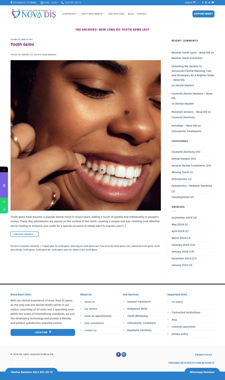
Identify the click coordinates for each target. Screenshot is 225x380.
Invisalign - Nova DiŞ (184, 125)
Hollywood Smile (137, 308)
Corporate (69, 13)
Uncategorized (181, 197)
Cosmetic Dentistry (22, 39)
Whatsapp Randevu (202, 372)
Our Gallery (177, 302)
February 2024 (180, 245)
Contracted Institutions (186, 312)
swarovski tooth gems (142, 246)
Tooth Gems (22, 44)
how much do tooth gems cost (115, 246)
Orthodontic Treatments (186, 131)
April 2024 (178, 231)
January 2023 (180, 265)
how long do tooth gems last (85, 246)
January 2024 (180, 251)
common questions (183, 326)
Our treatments (91, 13)
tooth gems (29, 250)
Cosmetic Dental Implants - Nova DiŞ (192, 96)
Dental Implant (184, 85)
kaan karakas (49, 54)
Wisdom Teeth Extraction (187, 58)
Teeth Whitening (137, 316)
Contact (142, 13)
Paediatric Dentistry (139, 330)
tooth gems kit (43, 250)
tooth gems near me (62, 250)
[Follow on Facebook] (203, 2)
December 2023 (181, 258)
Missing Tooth (180, 172)
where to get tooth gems (85, 250)
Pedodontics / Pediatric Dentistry (192, 185)
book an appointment (98, 316)
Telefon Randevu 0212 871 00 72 (32, 372)
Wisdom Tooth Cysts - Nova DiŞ (191, 52)
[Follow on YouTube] (213, 2)
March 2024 (179, 238)
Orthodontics (180, 179)
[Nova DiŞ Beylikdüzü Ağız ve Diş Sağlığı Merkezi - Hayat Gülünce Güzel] (34, 14)
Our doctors (116, 13)
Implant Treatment (139, 301)
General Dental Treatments (188, 165)
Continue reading (24, 234)
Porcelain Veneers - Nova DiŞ (189, 112)
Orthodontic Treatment (141, 323)
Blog (131, 13)
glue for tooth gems (60, 246)
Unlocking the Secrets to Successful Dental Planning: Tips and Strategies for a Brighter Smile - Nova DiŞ (193, 73)
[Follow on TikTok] (209, 2)
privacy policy (180, 334)
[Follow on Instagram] (206, 2)
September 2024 (182, 217)
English (188, 3)
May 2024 (178, 224)
